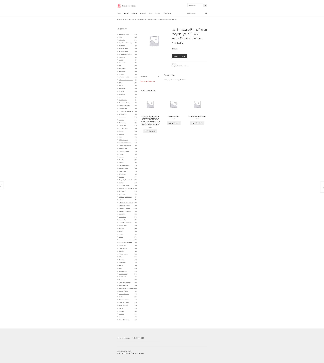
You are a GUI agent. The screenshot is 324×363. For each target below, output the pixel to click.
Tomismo (121, 314)
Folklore (121, 162)
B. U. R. (121, 83)
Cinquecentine (123, 108)
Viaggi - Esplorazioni (124, 319)
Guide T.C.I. (122, 194)
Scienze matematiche (125, 282)
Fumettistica (122, 171)
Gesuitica (121, 182)
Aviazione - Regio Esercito (126, 80)
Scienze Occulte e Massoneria (127, 288)
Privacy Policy (167, 13)
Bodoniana (122, 94)
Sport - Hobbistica (124, 294)
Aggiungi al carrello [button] (150, 131)
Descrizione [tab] (144, 76)
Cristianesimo (122, 114)
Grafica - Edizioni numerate (126, 188)
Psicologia (122, 259)
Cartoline (121, 97)
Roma (120, 268)
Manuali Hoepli (123, 225)
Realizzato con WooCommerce (135, 353)
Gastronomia (122, 174)
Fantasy (121, 154)
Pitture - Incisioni (123, 254)
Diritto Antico (122, 125)
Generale (121, 177)
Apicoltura (122, 57)
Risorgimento (122, 262)
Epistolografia (123, 148)
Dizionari (121, 131)
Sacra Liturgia (123, 271)
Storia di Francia (123, 305)
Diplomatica (122, 123)
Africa (120, 37)
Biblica (121, 85)
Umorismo (122, 317)
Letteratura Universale (125, 211)
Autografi (121, 74)
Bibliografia (122, 88)
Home (119, 13)
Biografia (121, 91)
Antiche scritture (123, 48)
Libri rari (126, 13)
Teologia (121, 311)
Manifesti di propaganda (125, 222)
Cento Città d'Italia (124, 103)
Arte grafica (122, 68)
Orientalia (121, 251)
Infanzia (121, 200)
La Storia (134, 13)
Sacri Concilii (122, 277)
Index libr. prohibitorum (125, 197)
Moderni (121, 234)
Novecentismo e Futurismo (126, 240)
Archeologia (122, 63)
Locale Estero (122, 217)
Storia (120, 297)
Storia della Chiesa (124, 302)
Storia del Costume (124, 299)
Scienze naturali (123, 285)
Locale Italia (122, 220)
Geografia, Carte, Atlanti (125, 180)
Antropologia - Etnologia (125, 54)
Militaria (121, 231)
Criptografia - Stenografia (126, 111)
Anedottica (122, 45)
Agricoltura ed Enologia (125, 43)
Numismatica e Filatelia (125, 242)
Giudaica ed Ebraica (124, 185)
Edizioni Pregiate (123, 140)
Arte (120, 65)
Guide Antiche (122, 191)
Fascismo (121, 157)
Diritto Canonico (123, 128)
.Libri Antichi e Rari (124, 34)
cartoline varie (123, 100)
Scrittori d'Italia (123, 291)
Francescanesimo (123, 168)
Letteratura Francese (128, 19)
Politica (121, 257)
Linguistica (122, 214)
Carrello (157, 13)
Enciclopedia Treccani (125, 145)
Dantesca (121, 120)
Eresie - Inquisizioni (124, 151)
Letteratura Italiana (124, 208)
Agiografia (122, 40)
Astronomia (122, 71)
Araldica (121, 60)
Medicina (121, 228)
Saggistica (122, 279)
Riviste (121, 265)
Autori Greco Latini (124, 77)
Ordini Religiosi (123, 248)
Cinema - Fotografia (124, 105)
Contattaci (143, 13)
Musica (121, 237)
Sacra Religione (123, 274)
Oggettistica (122, 245)
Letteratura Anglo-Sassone (126, 202)
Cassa (150, 13)
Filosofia (121, 160)
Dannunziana (122, 117)
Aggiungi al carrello (179, 56)
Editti (120, 137)
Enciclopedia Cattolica (125, 142)
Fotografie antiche (124, 165)
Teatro (121, 308)
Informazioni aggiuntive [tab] (148, 81)
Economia (121, 134)
